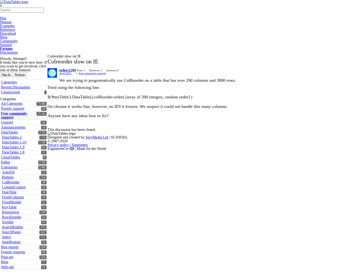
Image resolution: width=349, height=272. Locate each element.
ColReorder (10, 182)
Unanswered (10, 92)
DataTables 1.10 (14, 142)
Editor (5, 162)
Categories (9, 82)
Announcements (13, 127)
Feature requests (13, 252)
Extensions (9, 167)
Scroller (8, 222)
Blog (3, 37)
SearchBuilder (12, 227)
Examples (7, 26)
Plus (3, 18)
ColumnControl (13, 187)
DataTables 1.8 (13, 152)
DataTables (9, 132)
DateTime (9, 192)
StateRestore (11, 242)
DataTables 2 (12, 137)
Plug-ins (7, 257)
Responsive (10, 212)
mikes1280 (67, 70)
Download (8, 33)
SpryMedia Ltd (96, 137)
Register (20, 74)
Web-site (7, 267)
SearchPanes (11, 232)
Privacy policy (58, 145)
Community (9, 41)
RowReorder (11, 217)
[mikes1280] (52, 73)
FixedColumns (13, 197)
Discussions (9, 52)
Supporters (80, 145)
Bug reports (10, 247)
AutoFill (8, 172)
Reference (7, 30)
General (7, 122)
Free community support (14, 115)
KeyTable (9, 207)
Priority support (12, 108)
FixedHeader (11, 202)
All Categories (12, 103)
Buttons (8, 177)
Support (6, 45)
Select (6, 237)
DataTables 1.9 (13, 147)
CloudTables (10, 157)
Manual (5, 22)
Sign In (6, 74)
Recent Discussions (15, 87)
